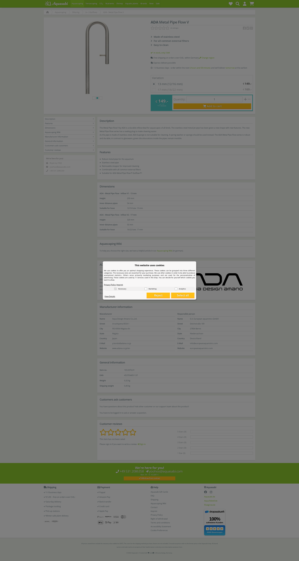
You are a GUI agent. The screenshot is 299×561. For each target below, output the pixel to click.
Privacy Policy (110, 284)
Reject (158, 295)
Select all (183, 295)
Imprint (119, 284)
